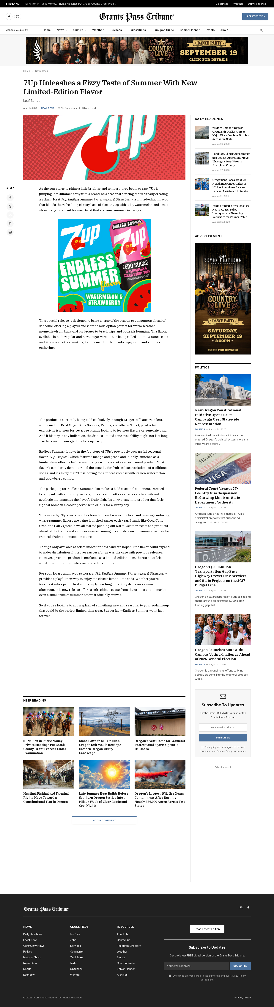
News (60, 30)
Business (116, 30)
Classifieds (222, 3)
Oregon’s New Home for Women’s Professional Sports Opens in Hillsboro (160, 745)
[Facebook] (10, 197)
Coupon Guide (164, 30)
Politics (200, 429)
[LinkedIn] (10, 215)
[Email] (10, 232)
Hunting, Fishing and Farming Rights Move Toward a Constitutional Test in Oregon (46, 798)
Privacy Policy (224, 751)
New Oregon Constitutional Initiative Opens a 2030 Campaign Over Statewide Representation (218, 417)
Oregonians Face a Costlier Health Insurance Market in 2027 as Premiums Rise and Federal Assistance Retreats (230, 185)
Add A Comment (104, 820)
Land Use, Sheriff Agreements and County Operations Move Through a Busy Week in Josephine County (231, 159)
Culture (78, 30)
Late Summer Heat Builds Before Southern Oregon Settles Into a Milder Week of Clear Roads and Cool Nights (103, 799)
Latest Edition (255, 16)
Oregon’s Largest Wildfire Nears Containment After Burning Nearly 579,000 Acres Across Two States (160, 799)
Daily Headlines (257, 3)
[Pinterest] (10, 223)
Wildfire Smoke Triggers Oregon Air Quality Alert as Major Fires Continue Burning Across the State (230, 133)
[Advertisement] (104, 384)
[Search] (261, 30)
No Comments (69, 108)
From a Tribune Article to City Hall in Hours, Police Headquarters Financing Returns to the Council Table (230, 211)
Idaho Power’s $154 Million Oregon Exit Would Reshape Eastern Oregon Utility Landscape (100, 747)
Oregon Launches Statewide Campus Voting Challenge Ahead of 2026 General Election (222, 654)
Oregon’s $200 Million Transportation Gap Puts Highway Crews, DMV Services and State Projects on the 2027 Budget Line (220, 576)
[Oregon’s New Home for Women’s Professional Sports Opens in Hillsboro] (160, 721)
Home (47, 30)
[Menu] (266, 30)
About (224, 30)
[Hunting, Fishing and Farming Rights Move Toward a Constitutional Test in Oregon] (48, 774)
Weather (238, 3)
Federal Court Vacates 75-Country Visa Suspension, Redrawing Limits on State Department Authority (217, 495)
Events (210, 30)
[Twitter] (10, 206)
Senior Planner (190, 30)
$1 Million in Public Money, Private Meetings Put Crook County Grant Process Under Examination (72, 3)
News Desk (47, 108)
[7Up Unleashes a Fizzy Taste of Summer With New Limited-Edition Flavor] (104, 147)
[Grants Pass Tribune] (137, 16)
